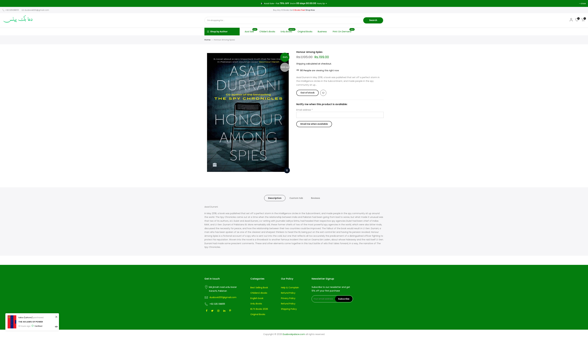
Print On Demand (343, 30)
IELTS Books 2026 (259, 309)
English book (256, 298)
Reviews (315, 198)
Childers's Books (258, 292)
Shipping (300, 63)
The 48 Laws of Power (30, 321)
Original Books (305, 31)
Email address (304, 109)
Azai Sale (250, 30)
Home (207, 39)
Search (373, 20)
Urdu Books (288, 30)
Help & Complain (290, 287)
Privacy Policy (288, 298)
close (6, 3)
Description (274, 198)
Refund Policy (288, 292)
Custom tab (296, 198)
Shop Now (310, 10)
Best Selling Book (259, 287)
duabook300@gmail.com (36, 10)
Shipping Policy (289, 309)
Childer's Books (267, 31)
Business (322, 31)
